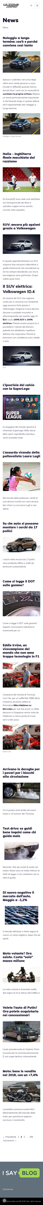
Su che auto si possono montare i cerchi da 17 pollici (20, 527)
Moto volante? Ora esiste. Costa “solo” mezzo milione (18, 957)
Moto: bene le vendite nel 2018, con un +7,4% (20, 1073)
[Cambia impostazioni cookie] (4, 1200)
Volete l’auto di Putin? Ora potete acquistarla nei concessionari (20, 1011)
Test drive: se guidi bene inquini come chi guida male (19, 832)
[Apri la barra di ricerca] (31, 5)
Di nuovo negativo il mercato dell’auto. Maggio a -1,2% (18, 896)
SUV (36, 261)
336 (31, 1136)
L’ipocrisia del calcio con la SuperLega (18, 387)
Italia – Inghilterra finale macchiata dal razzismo (19, 157)
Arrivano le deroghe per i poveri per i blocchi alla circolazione (21, 772)
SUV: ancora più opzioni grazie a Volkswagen (21, 226)
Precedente (9, 1136)
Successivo (10, 1140)
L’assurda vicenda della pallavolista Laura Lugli (21, 454)
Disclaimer (8, 1189)
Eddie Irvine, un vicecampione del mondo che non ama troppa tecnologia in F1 (21, 650)
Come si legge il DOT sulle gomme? (19, 583)
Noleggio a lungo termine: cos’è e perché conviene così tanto (20, 41)
